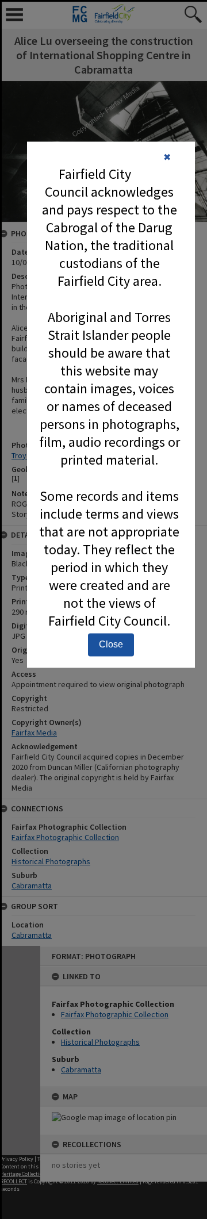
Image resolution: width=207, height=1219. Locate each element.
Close (111, 645)
